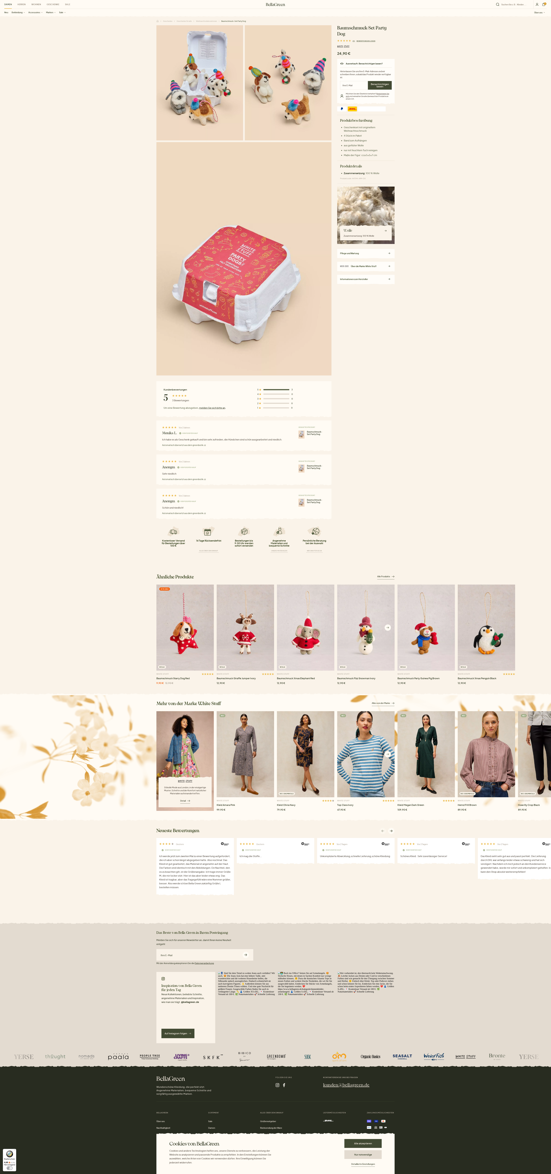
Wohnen (36, 4)
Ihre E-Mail (166, 955)
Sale (61, 12)
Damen (8, 4)
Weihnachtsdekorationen (206, 21)
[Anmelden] (537, 4)
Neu (6, 12)
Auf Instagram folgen (176, 1033)
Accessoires (34, 12)
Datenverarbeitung (204, 963)
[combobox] (515, 4)
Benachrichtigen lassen (380, 85)
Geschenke (53, 4)
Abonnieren (245, 955)
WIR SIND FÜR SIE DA (314, 551)
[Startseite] (275, 4)
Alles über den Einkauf (208, 551)
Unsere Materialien (279, 551)
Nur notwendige (363, 1154)
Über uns (538, 12)
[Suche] (514, 4)
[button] (388, 627)
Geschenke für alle (184, 21)
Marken (49, 12)
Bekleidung (17, 12)
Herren (22, 4)
